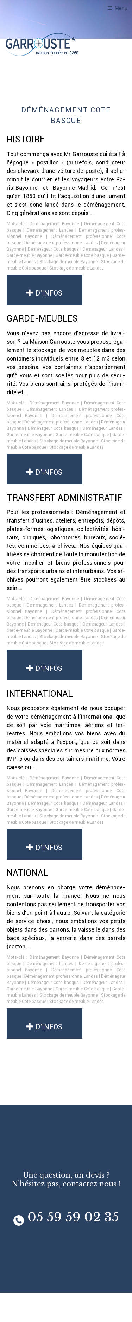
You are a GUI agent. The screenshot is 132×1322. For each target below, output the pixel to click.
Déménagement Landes (50, 230)
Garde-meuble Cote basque (82, 255)
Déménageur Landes (103, 249)
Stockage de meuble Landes (76, 268)
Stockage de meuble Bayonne (68, 261)
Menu (121, 8)
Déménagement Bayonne (54, 223)
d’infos (47, 293)
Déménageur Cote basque (53, 249)
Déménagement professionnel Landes (61, 242)
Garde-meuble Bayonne (29, 255)
